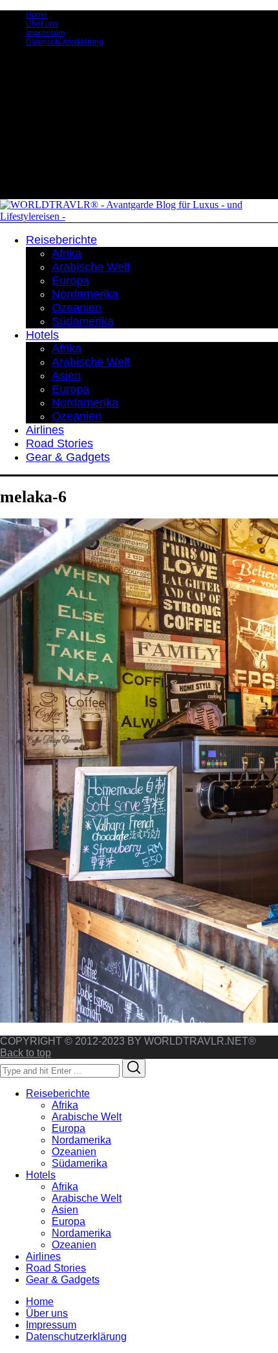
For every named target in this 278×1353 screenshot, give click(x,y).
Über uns (42, 23)
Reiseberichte (58, 1093)
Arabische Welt (87, 1116)
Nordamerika (81, 1140)
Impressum (45, 32)
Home (36, 14)
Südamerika (79, 1163)
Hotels (41, 1174)
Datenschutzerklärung (64, 42)
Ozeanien (74, 1151)
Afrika (65, 1105)
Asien (65, 1209)
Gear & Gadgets (63, 1279)
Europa (68, 1128)
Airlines (43, 1256)
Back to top (25, 1052)
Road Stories (56, 1267)
